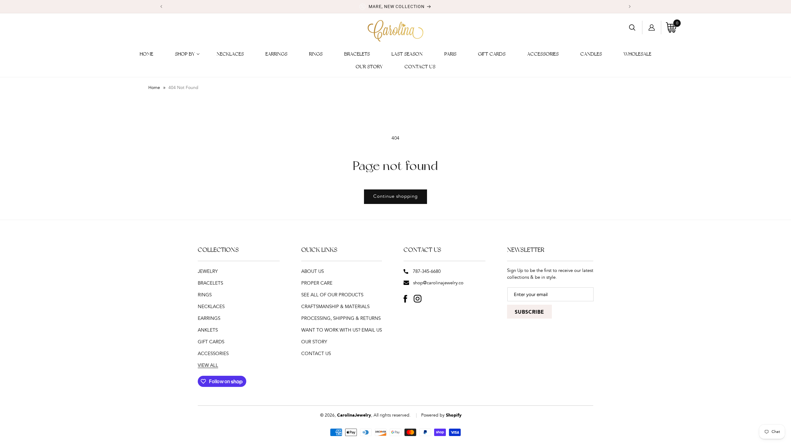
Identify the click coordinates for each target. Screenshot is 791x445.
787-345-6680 (427, 271)
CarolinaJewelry (354, 415)
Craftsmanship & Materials (335, 306)
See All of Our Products (332, 295)
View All (208, 365)
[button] (185, 54)
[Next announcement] (630, 6)
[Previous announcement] (161, 6)
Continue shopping (395, 196)
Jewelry (208, 271)
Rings (205, 295)
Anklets (208, 330)
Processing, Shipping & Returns (341, 318)
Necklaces (211, 306)
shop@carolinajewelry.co (438, 282)
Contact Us (316, 353)
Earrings (209, 318)
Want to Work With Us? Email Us (341, 330)
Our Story (314, 341)
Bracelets (210, 283)
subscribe (529, 312)
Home (154, 87)
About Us (312, 271)
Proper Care (316, 283)
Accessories (213, 353)
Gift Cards (211, 341)
